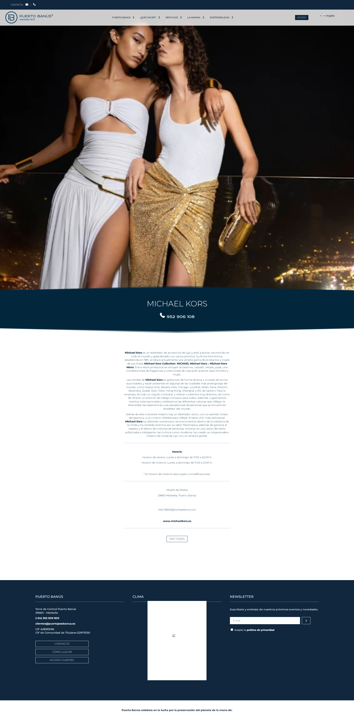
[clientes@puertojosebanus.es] (26, 4)
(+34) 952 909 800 (47, 618)
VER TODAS (177, 538)
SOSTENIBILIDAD (219, 17)
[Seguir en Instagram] (316, 4)
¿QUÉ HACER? (148, 17)
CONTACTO (62, 643)
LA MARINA (193, 17)
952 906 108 (181, 316)
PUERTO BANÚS (121, 17)
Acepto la (254, 629)
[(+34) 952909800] (34, 4)
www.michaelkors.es (177, 521)
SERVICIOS (172, 17)
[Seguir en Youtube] (332, 4)
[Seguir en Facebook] (308, 4)
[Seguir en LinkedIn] (324, 4)
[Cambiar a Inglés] (328, 15)
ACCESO (301, 17)
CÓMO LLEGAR (62, 652)
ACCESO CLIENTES (62, 660)
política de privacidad (260, 629)
